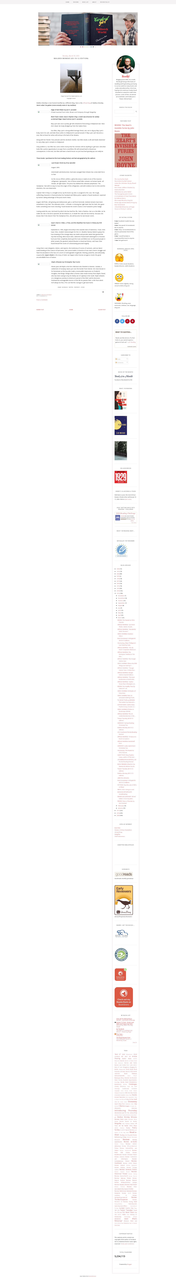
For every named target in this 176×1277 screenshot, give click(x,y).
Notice (132, 1123)
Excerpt (117, 1097)
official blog (86, 103)
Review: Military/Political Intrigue (126, 1182)
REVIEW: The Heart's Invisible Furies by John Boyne (124, 128)
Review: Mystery (120, 1184)
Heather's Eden (129, 1104)
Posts (118, 359)
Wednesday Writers (130, 1216)
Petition (122, 1128)
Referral (129, 1137)
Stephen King (129, 1208)
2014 (118, 588)
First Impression (130, 1097)
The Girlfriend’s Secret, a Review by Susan (124, 1039)
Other (83, 287)
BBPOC (135, 1065)
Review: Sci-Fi (126, 1193)
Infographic (118, 1108)
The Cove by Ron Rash (121, 179)
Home (67, 2)
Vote (128, 1214)
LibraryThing (118, 832)
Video (124, 1214)
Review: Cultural (120, 1165)
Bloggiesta (126, 1067)
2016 (118, 583)
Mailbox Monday (46, 294)
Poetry (128, 1128)
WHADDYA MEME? (121, 1219)
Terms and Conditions (127, 1244)
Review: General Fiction (128, 1169)
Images (127, 1106)
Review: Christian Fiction (129, 1154)
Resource (117, 1139)
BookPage (117, 1082)
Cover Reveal (133, 1090)
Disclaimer (122, 1093)
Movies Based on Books (128, 1121)
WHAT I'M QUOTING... (123, 332)
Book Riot (117, 828)
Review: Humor (133, 1176)
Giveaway (132, 1101)
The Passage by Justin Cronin (123, 194)
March (120, 617)
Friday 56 (128, 1099)
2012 (118, 593)
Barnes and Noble (130, 1063)
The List (119, 1212)
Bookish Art (128, 1078)
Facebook (65, 287)
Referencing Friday (120, 1137)
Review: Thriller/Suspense (126, 1198)
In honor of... (133, 1106)
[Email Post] (102, 291)
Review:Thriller (118, 1204)
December (121, 595)
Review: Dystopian (131, 1165)
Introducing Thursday (126, 1110)
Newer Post (40, 309)
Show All (135, 1042)
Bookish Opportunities (130, 1080)
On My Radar (123, 1125)
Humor (116, 1106)
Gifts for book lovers (121, 1101)
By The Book (120, 1029)
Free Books (122, 1099)
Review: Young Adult (130, 1202)
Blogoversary (122, 1069)
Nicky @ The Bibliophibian (124, 1019)
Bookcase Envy (119, 1078)
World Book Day (119, 1223)
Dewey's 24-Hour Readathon (123, 830)
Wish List (133, 1221)
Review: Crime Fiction (130, 1163)
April (119, 615)
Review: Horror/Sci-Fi (121, 1176)
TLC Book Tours (128, 1212)
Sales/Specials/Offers (121, 1206)
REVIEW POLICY (105, 2)
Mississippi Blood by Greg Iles (124, 200)
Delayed (117, 1093)
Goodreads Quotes (131, 346)
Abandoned (129, 1054)
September (121, 603)
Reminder (134, 1137)
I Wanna (121, 1106)
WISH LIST (85, 2)
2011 (118, 810)
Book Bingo (129, 1069)
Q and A (122, 1130)
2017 (118, 581)
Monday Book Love (121, 1119)
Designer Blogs (92, 1276)
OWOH (116, 1128)
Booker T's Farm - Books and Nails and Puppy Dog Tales (125, 1023)
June (119, 610)
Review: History (132, 1174)
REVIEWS (76, 2)
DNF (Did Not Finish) (131, 1093)
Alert (126, 1056)
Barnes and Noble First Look (124, 1065)
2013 (118, 591)
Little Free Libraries (123, 778)
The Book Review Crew (123, 1037)
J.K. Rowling (132, 342)
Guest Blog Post (120, 1104)
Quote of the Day (120, 1132)
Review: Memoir (131, 1180)
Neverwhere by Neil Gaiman (123, 181)
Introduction (118, 1113)
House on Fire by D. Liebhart (123, 209)
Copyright (117, 1090)
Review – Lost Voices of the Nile (126, 1020)
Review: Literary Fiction (123, 1178)
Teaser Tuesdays (126, 1210)
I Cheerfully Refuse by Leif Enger (124, 207)
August (120, 605)
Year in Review (133, 1223)
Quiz (135, 1130)
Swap (135, 1208)
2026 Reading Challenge (125, 513)
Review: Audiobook (125, 1150)
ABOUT (94, 2)
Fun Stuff (134, 1099)
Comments (120, 362)
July (119, 608)
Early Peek (128, 1095)
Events (134, 1095)
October (120, 600)
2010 (118, 813)
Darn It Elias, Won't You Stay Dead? (125, 1026)
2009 (118, 815)
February (121, 806)
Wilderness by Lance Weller (123, 192)
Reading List (123, 1135)
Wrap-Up (126, 1223)
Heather (123, 516)
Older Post (102, 309)
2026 (118, 569)
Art (130, 1056)
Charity (117, 1086)
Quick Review (130, 1130)
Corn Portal (124, 1090)
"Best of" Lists (120, 1054)
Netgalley (117, 834)
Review (126, 1139)
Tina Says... (120, 1034)
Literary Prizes (118, 1115)
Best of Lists (118, 1067)
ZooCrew (117, 1225)
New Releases (126, 1123)
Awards (122, 1060)
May (119, 613)
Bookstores (118, 1084)
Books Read (124, 1082)
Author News (126, 1058)
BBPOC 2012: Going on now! (126, 789)
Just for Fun (125, 1113)
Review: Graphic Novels (122, 1171)
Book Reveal (132, 1075)
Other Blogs (133, 1125)
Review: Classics (119, 1156)
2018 (118, 578)
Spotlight (122, 1208)
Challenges (133, 1084)
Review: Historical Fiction (126, 1173)
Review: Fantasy (120, 1167)
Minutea (134, 1117)
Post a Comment (41, 300)
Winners (126, 1221)
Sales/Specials (133, 1204)
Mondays (130, 1119)
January (120, 808)
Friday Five (120, 1035)
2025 (118, 571)
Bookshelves (133, 1082)
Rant (127, 1132)
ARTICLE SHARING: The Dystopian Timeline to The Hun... (126, 654)
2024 (118, 574)
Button (125, 1084)
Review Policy (119, 1144)
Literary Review (126, 1115)
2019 (118, 576)
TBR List (117, 1210)
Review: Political (120, 1186)
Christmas (123, 1086)
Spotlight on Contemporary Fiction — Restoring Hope (124, 1031)
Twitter (71, 287)
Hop (135, 1104)
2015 (118, 586)
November (121, 598)
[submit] (136, 111)
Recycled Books (132, 1135)
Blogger (129, 1264)
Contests (134, 1088)
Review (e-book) (130, 1142)
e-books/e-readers (120, 1095)
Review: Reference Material (123, 1191)
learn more (128, 499)
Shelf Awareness (120, 836)
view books (133, 522)
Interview (134, 1108)
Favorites (122, 1097)
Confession (125, 1088)
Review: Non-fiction (131, 1184)
